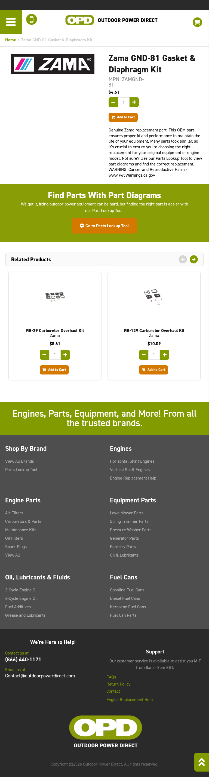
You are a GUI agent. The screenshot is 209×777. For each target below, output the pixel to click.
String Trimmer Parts (129, 521)
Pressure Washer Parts (130, 530)
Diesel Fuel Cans (125, 598)
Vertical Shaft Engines (130, 469)
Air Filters (14, 513)
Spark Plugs (16, 546)
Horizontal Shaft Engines (132, 461)
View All (12, 555)
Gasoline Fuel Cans (127, 590)
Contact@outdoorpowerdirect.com (40, 675)
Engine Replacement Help (133, 478)
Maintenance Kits (20, 530)
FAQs (111, 677)
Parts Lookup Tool (21, 469)
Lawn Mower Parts (126, 513)
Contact (113, 691)
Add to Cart (125, 117)
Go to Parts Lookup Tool (107, 226)
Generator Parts (124, 538)
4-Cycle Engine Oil (21, 598)
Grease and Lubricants (25, 615)
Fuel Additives (18, 607)
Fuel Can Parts (123, 615)
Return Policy (118, 684)
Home (10, 40)
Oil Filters (14, 538)
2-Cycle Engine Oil (21, 590)
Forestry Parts (123, 546)
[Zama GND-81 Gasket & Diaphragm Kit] (52, 64)
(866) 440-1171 (23, 659)
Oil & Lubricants (124, 555)
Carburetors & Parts (23, 521)
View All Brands (19, 461)
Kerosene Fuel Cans (128, 607)
